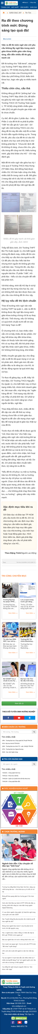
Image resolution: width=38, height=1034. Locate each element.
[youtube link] (19, 719)
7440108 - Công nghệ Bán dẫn (11, 781)
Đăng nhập (33, 2)
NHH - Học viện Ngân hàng (10, 752)
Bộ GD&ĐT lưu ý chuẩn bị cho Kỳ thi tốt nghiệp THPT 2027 (10, 680)
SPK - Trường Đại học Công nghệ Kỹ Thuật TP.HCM (17, 740)
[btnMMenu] (3, 3)
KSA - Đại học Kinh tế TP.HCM (10, 743)
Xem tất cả (19, 703)
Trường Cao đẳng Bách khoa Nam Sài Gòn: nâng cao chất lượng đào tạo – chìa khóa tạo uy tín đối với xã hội (18, 889)
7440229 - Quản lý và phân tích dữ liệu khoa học (16, 778)
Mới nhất (15, 7)
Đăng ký (26, 2)
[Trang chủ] (4, 13)
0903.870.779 (22, 1026)
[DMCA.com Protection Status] (19, 1019)
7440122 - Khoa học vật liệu (10, 775)
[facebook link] (8, 719)
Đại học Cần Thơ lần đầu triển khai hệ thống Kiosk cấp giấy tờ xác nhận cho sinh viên (28, 680)
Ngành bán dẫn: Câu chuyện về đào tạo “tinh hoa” (17, 864)
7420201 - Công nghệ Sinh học (11, 773)
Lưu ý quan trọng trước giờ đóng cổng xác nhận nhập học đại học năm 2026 (27, 601)
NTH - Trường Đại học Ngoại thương (12, 749)
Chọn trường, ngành (14, 832)
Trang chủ (5, 7)
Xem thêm (12, 613)
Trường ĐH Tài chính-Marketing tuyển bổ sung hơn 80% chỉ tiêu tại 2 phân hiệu (28, 640)
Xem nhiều (24, 7)
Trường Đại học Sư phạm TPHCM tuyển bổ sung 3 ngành (9, 601)
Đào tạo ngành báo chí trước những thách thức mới (18, 939)
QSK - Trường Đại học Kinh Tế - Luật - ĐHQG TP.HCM (17, 746)
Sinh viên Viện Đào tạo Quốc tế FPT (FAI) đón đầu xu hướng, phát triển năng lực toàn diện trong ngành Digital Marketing (18, 905)
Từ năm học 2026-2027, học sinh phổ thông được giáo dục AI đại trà (10, 640)
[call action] (29, 719)
